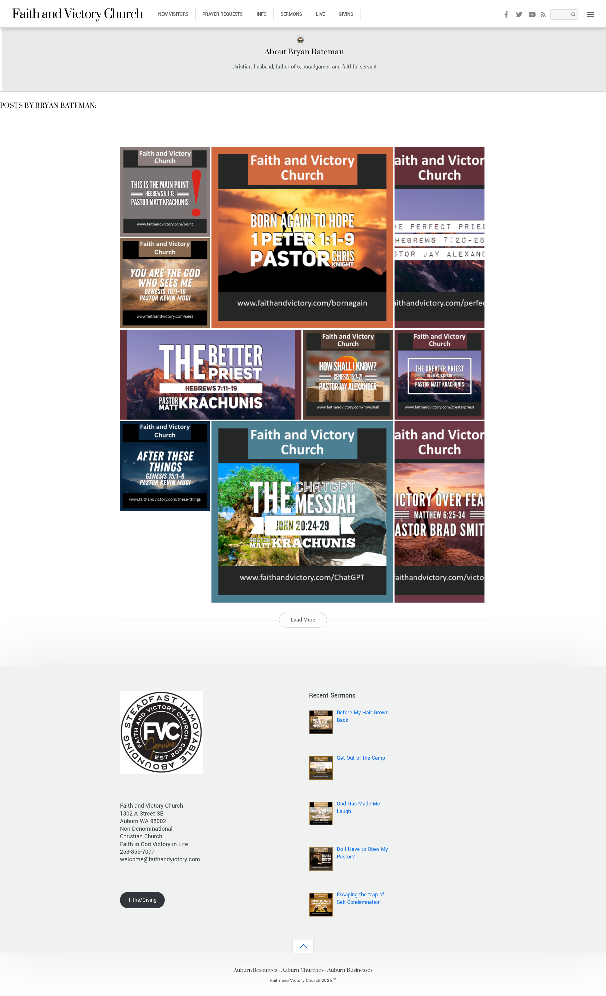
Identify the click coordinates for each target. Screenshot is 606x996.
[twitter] (519, 14)
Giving (346, 14)
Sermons (291, 14)
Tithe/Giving (142, 900)
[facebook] (506, 14)
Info (261, 14)
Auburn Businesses (349, 969)
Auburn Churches (302, 969)
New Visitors (173, 14)
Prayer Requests (222, 14)
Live (320, 14)
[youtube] (531, 14)
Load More (303, 619)
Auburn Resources (255, 969)
